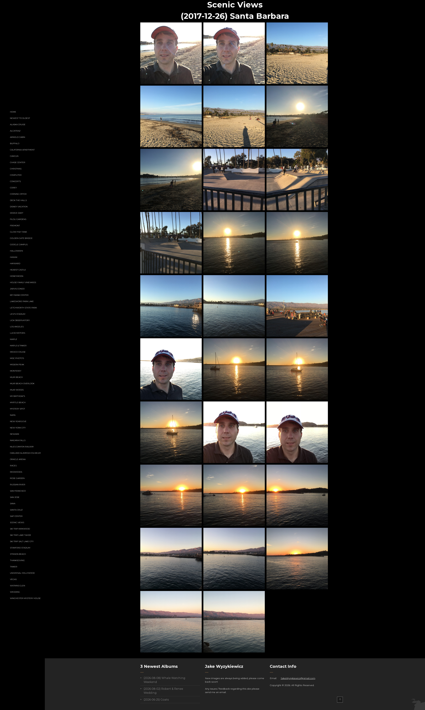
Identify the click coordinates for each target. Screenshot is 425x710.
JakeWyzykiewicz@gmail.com (298, 678)
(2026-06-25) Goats (156, 699)
